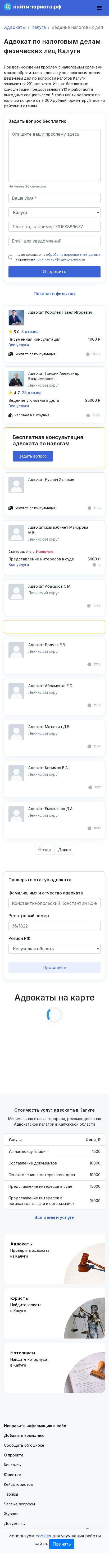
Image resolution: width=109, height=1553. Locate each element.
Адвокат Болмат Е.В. (47, 644)
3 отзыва (30, 331)
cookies (43, 1535)
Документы (14, 1523)
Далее (64, 849)
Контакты (12, 1465)
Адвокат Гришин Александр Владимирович (54, 376)
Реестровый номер (28, 915)
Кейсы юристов (18, 1484)
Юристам (12, 1474)
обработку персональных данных (73, 255)
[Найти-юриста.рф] (32, 6)
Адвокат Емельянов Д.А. (50, 808)
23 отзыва (32, 392)
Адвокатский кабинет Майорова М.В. (58, 530)
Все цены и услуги (54, 1217)
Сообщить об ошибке (24, 1445)
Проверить (54, 967)
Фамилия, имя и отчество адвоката (45, 893)
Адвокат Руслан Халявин (51, 479)
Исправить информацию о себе (35, 1425)
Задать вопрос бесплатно (37, 121)
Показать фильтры (54, 293)
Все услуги (18, 344)
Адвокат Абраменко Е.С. (50, 685)
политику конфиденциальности (60, 259)
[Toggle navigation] (99, 8)
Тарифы (11, 1494)
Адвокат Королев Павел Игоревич (60, 312)
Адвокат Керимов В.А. (48, 767)
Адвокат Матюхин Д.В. (49, 726)
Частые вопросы (19, 1504)
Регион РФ (19, 938)
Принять (62, 1544)
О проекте (14, 1455)
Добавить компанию (24, 1435)
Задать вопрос (33, 456)
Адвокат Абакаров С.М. (49, 586)
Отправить (54, 271)
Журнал (11, 1513)
